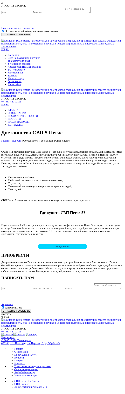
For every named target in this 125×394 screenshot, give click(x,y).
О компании (14, 81)
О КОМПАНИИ (17, 113)
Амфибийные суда (24, 372)
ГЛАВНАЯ (14, 110)
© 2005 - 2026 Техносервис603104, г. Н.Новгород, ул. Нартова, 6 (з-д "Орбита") (30, 342)
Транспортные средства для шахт (32, 366)
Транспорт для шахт (19, 60)
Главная (5, 140)
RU (7, 49)
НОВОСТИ (14, 118)
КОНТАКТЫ (15, 124)
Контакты (13, 55)
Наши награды (16, 78)
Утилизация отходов (19, 63)
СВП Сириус (21, 384)
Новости (12, 75)
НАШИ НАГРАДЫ (18, 121)
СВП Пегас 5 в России (27, 381)
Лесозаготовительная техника (24, 66)
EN (3, 49)
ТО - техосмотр (16, 69)
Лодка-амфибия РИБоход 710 (30, 387)
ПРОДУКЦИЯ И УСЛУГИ (23, 116)
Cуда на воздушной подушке (24, 58)
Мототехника (15, 72)
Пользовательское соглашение (18, 28)
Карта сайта (14, 84)
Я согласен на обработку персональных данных (31, 31)
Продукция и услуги (25, 354)
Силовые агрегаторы (26, 369)
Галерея (18, 360)
